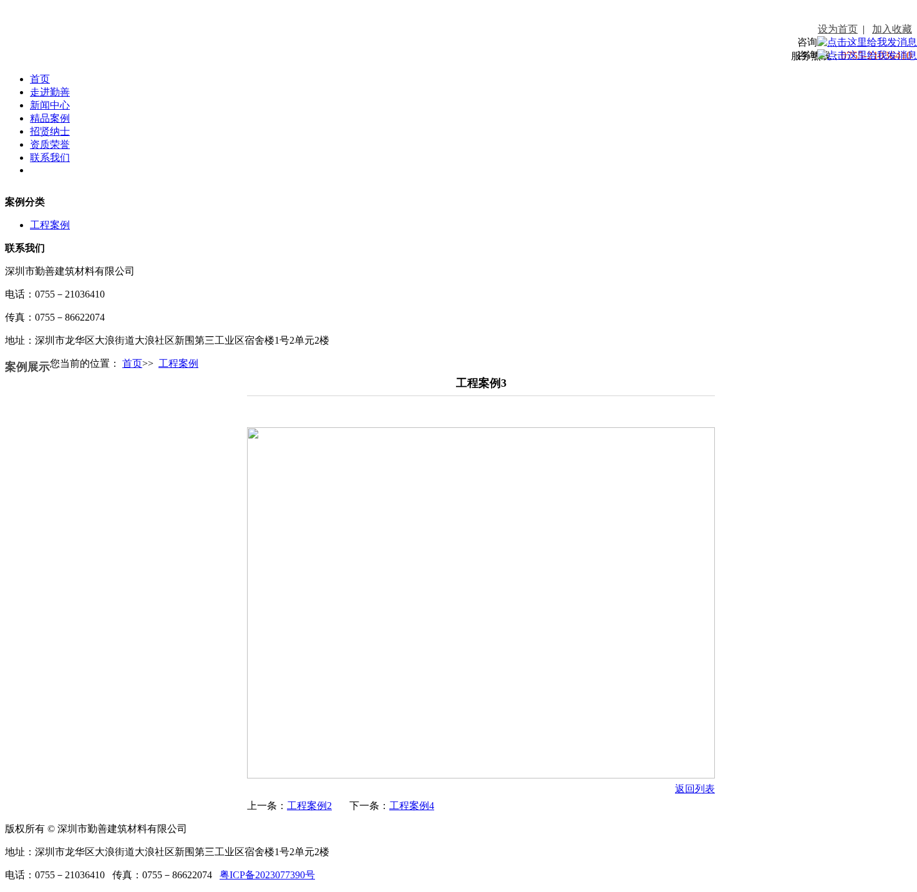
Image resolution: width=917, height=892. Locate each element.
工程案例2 (309, 805)
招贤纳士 (50, 131)
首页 (40, 79)
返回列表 (695, 788)
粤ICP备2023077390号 (267, 875)
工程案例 (50, 225)
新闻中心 (50, 105)
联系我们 (50, 157)
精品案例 (50, 118)
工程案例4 (411, 805)
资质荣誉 (50, 144)
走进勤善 (50, 92)
